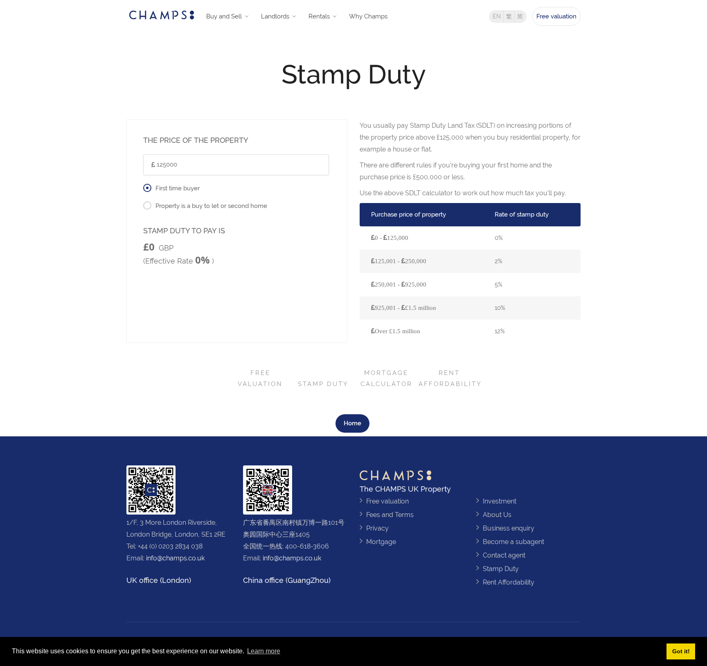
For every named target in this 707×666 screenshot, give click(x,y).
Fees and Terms (390, 515)
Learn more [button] (263, 651)
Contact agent (504, 555)
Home (352, 423)
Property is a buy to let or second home (211, 206)
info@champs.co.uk (175, 558)
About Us (497, 515)
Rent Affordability (450, 378)
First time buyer (177, 188)
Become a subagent (513, 542)
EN (497, 16)
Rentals (319, 16)
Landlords (275, 16)
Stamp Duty (323, 384)
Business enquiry (508, 528)
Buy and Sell (224, 16)
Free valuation (556, 16)
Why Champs (368, 16)
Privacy (377, 528)
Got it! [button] (681, 651)
